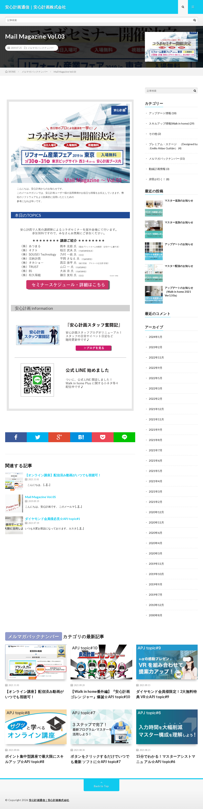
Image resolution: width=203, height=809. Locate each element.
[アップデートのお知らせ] (154, 251)
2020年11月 (156, 522)
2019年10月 (156, 574)
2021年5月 (155, 471)
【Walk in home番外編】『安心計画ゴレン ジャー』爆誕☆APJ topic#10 (100, 694)
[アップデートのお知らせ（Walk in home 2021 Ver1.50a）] (154, 295)
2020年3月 (155, 553)
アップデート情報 (160, 113)
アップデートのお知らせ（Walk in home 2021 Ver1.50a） (179, 291)
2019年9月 (155, 584)
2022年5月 (155, 378)
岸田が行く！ (157, 179)
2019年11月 (156, 563)
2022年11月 (156, 357)
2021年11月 (156, 419)
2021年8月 (155, 440)
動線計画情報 (157, 169)
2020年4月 (155, 543)
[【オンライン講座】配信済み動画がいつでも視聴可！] (14, 482)
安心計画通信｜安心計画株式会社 (49, 800)
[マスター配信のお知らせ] (154, 273)
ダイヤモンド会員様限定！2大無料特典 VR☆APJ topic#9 (166, 694)
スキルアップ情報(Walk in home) (169, 123)
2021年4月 (155, 481)
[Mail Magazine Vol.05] (14, 503)
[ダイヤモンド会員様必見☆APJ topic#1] (14, 525)
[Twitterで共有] (37, 437)
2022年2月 (155, 398)
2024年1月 (155, 336)
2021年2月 (155, 501)
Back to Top (101, 786)
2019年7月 (155, 594)
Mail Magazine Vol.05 (40, 497)
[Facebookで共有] (16, 437)
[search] (195, 20)
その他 (153, 133)
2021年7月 (155, 450)
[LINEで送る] (124, 437)
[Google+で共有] (59, 437)
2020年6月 (155, 532)
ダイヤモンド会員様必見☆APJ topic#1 (52, 518)
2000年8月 (155, 615)
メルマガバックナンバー (41, 48)
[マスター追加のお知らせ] (154, 208)
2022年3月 (155, 388)
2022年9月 (155, 367)
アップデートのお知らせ (179, 244)
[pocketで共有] (102, 437)
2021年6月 (155, 460)
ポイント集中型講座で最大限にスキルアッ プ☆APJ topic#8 (34, 759)
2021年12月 (156, 409)
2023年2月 (155, 347)
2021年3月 (155, 491)
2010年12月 (156, 605)
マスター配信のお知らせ (179, 265)
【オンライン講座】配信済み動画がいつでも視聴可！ (63, 475)
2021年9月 (155, 429)
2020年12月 (156, 512)
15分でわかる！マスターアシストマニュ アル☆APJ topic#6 (165, 759)
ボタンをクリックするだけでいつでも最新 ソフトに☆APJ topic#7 (100, 759)
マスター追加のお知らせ (179, 200)
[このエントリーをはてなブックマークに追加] (81, 437)
